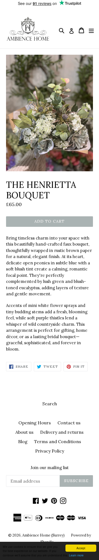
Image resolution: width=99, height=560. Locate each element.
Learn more (76, 555)
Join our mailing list (50, 467)
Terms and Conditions (57, 441)
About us (24, 432)
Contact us (69, 422)
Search (49, 403)
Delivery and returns (62, 432)
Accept (80, 548)
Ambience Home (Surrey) (43, 535)
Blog (23, 441)
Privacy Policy (49, 451)
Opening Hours (34, 422)
